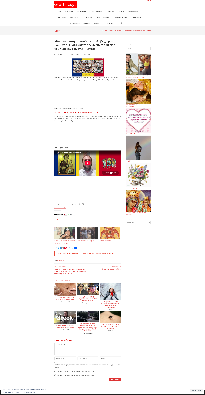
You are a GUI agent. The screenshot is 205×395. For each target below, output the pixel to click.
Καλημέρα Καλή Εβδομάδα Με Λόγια (135, 188)
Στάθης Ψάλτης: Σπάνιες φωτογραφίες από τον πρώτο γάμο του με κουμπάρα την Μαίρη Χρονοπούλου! (64, 241)
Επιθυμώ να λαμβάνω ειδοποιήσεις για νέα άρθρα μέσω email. (75, 375)
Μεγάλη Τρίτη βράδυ (105, 240)
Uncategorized (60, 260)
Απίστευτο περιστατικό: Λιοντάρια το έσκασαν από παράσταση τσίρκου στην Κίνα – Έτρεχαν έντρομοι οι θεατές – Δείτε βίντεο (87, 327)
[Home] (103, 30)
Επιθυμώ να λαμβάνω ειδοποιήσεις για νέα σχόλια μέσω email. (76, 371)
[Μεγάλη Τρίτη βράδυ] (110, 233)
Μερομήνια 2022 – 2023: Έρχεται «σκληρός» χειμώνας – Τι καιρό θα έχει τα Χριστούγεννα (110, 304)
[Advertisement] (87, 94)
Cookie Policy (32, 392)
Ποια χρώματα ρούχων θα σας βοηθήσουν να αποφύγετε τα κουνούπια (110, 326)
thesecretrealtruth (60, 208)
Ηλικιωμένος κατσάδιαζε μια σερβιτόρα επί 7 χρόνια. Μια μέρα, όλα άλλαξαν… (88, 298)
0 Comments (86, 54)
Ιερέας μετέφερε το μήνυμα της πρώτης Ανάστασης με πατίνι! (85, 241)
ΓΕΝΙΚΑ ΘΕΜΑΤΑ (74, 54)
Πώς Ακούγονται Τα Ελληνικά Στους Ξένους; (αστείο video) (65, 326)
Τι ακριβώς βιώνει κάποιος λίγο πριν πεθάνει (137, 161)
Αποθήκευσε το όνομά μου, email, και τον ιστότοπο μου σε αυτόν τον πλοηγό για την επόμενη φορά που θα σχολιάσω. (87, 366)
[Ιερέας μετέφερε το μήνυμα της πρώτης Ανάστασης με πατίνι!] (87, 233)
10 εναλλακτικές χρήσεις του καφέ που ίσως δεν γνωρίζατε (65, 298)
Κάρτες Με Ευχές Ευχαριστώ (133, 133)
